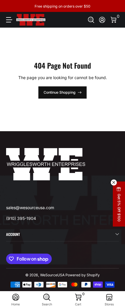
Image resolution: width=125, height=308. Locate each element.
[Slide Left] (10, 6)
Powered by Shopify (82, 275)
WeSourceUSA (52, 275)
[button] (91, 20)
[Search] (91, 20)
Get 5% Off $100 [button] (119, 208)
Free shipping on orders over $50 (62, 6)
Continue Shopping (60, 92)
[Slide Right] (115, 6)
